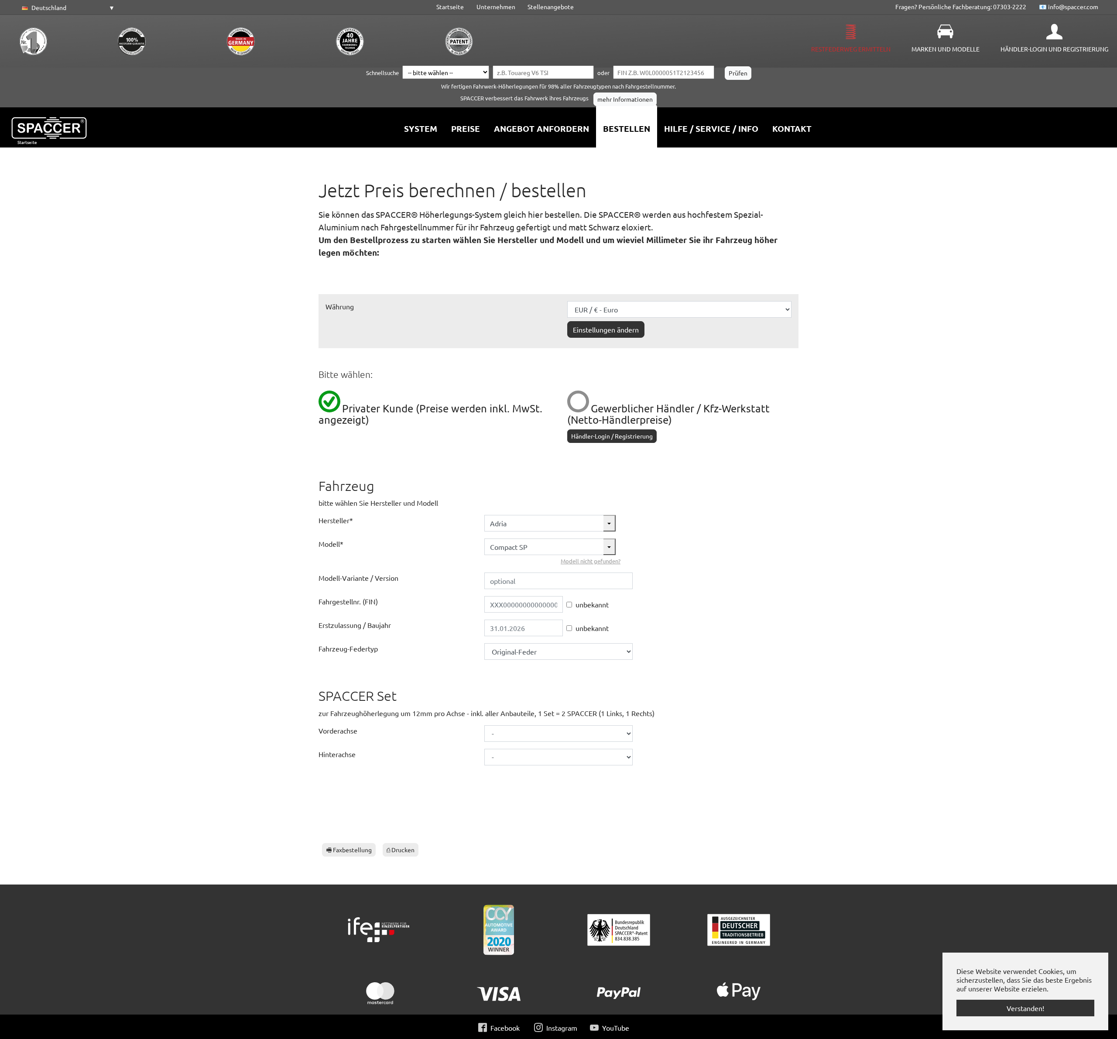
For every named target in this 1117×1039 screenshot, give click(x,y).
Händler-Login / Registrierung (612, 436)
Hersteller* (336, 520)
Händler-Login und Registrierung (1054, 49)
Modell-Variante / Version (358, 577)
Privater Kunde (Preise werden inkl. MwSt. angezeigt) (430, 414)
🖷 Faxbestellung (349, 850)
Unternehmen (495, 6)
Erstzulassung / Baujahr (355, 625)
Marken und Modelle (945, 49)
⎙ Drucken (401, 850)
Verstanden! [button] (1025, 1008)
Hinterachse (337, 754)
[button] (67, 8)
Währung (340, 306)
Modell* (331, 543)
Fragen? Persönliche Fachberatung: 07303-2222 (960, 6)
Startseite (450, 6)
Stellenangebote (551, 6)
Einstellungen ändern (606, 329)
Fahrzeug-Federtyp (348, 648)
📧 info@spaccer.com (1068, 6)
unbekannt (592, 604)
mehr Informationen (625, 99)
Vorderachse (338, 730)
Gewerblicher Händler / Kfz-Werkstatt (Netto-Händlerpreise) (668, 414)
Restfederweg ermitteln (851, 49)
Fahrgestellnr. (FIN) (348, 601)
